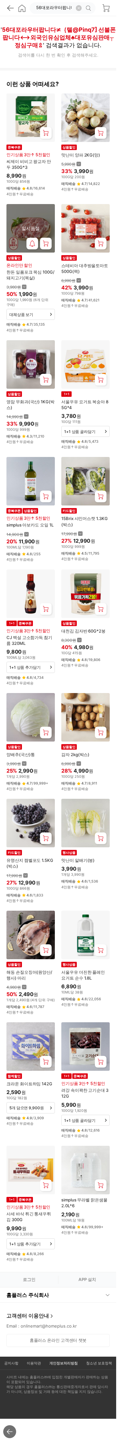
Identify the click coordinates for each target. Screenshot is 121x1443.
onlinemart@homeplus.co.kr (49, 1326)
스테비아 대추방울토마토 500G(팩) (84, 268)
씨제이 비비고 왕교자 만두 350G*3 (28, 164)
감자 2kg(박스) (75, 754)
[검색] (89, 8)
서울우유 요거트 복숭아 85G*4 (84, 404)
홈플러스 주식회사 (27, 1295)
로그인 (29, 1279)
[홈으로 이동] (21, 8)
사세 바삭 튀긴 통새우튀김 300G (28, 1216)
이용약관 (34, 1363)
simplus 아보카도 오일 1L (30, 524)
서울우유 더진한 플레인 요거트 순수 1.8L (83, 975)
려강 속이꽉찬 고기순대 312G (84, 1093)
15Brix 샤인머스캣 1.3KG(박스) (84, 521)
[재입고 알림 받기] (32, 243)
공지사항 (11, 1363)
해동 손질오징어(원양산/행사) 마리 (29, 975)
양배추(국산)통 (20, 754)
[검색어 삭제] (78, 8)
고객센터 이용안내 (27, 1315)
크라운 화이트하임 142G (29, 1083)
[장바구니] (105, 8)
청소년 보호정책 (99, 1363)
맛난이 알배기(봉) (78, 860)
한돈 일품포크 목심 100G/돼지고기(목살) (30, 274)
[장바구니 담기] (46, 133)
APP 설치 (87, 1279)
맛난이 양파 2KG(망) (80, 154)
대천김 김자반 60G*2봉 (83, 631)
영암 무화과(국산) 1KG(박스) (30, 404)
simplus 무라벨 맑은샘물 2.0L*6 (84, 1202)
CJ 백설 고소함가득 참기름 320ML (29, 640)
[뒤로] (10, 8)
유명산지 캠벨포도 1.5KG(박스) (29, 863)
